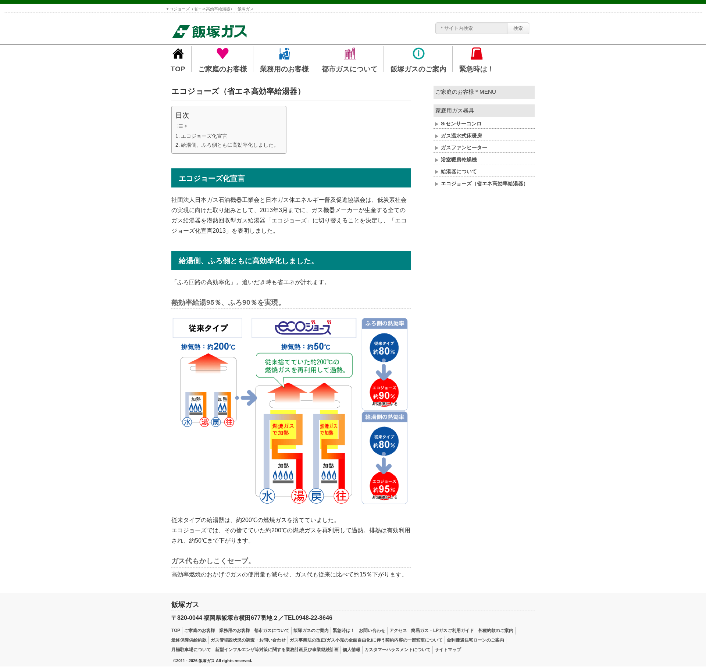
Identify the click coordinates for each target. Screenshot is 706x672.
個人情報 (351, 649)
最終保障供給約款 (189, 640)
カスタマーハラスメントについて (397, 649)
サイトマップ (448, 649)
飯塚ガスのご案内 (311, 630)
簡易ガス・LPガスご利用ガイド (442, 630)
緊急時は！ (344, 630)
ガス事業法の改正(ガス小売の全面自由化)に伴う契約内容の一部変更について (366, 640)
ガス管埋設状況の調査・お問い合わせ (248, 640)
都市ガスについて (271, 630)
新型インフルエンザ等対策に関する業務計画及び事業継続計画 (277, 649)
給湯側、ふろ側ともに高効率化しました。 (230, 145)
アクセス (398, 630)
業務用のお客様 (234, 630)
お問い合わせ (372, 630)
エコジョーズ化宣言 (204, 136)
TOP (175, 630)
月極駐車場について (191, 649)
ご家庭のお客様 (199, 630)
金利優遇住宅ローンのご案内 (475, 640)
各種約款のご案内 (495, 630)
